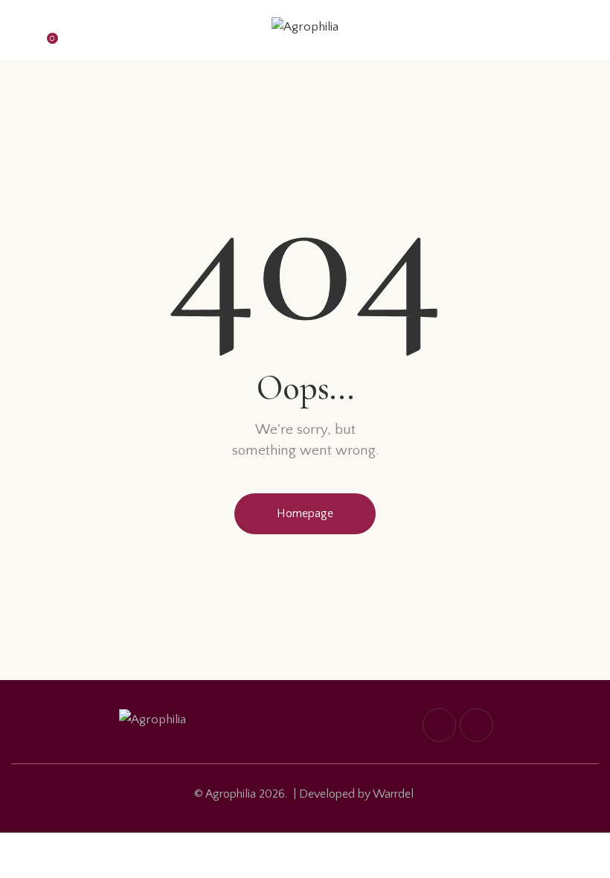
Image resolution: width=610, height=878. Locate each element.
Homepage (305, 513)
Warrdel (393, 794)
